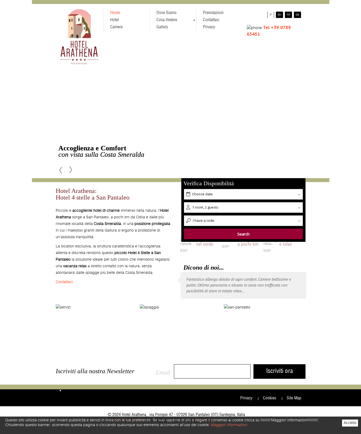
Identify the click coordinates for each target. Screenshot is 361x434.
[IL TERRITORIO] (264, 314)
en (279, 14)
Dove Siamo (166, 13)
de (297, 14)
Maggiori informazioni (229, 425)
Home (115, 13)
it (271, 14)
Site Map (294, 398)
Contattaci (211, 20)
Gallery (162, 27)
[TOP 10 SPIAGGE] (180, 314)
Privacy (209, 27)
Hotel (114, 20)
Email (163, 372)
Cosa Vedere (166, 20)
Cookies (269, 398)
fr (288, 14)
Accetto (350, 423)
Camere (116, 27)
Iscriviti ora (279, 371)
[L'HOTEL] (96, 314)
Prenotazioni (213, 13)
